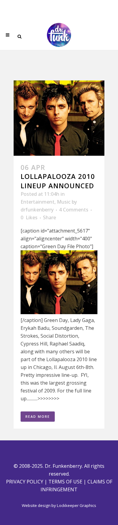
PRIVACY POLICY (24, 481)
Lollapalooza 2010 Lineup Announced (58, 181)
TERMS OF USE (65, 481)
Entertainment (37, 201)
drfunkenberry (37, 209)
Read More (37, 416)
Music (63, 201)
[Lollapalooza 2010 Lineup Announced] (59, 118)
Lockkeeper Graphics (76, 505)
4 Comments (73, 209)
